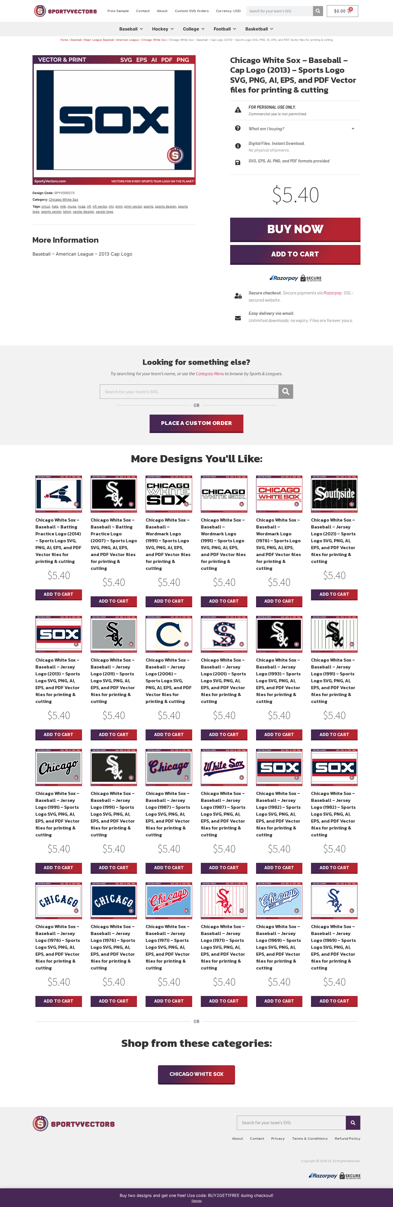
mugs (72, 206)
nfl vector (100, 206)
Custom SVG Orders (192, 11)
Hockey (160, 29)
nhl (111, 206)
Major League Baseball (99, 39)
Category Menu (210, 373)
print (119, 206)
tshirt (67, 212)
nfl (89, 206)
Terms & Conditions (310, 1138)
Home (64, 39)
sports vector (51, 212)
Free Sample (118, 11)
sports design (165, 206)
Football (222, 29)
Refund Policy (347, 1138)
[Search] (318, 11)
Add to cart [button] (58, 594)
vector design (83, 212)
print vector (133, 206)
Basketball (256, 29)
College (191, 29)
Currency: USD (228, 11)
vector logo (104, 212)
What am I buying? (266, 128)
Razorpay (332, 292)
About (162, 11)
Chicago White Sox (154, 39)
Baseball (128, 29)
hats (55, 206)
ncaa (81, 206)
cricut (45, 206)
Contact (143, 11)
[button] (303, 128)
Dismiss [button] (197, 1200)
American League (127, 39)
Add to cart (295, 254)
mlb (63, 206)
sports (148, 206)
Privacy (278, 1138)
